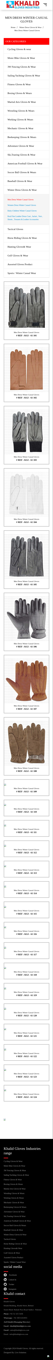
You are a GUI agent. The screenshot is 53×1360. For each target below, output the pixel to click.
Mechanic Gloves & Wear (20, 128)
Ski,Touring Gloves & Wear (21, 154)
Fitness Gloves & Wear (19, 84)
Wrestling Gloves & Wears (21, 110)
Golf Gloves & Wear (18, 255)
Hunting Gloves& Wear (19, 246)
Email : (7, 1330)
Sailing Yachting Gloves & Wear (24, 75)
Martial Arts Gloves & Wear (22, 102)
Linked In (12, 1280)
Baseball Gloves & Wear (20, 181)
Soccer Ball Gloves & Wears (22, 172)
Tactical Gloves (15, 229)
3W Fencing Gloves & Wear (22, 66)
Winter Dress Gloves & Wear (30, 27)
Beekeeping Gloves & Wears (22, 137)
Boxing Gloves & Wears (20, 93)
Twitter (11, 1284)
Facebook (13, 1275)
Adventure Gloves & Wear (21, 146)
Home (13, 27)
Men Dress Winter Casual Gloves (21, 200)
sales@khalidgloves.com (19, 1330)
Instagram (12, 1289)
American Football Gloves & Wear (25, 163)
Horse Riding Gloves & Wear (22, 238)
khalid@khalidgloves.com (20, 1326)
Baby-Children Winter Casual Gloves (22, 211)
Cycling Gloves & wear (19, 49)
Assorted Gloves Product (20, 264)
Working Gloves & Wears (20, 119)
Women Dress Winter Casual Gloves (22, 205)
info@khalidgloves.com (19, 1334)
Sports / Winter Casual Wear (22, 273)
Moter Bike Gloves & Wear (21, 58)
